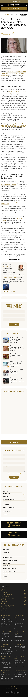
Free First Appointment (10, 560)
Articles (7, 14)
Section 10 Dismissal (9, 499)
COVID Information (8, 507)
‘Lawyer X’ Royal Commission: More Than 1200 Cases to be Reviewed (14, 23)
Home (2, 14)
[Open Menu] (2, 5)
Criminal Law (7, 491)
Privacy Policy (14, 686)
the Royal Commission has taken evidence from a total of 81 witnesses (13, 124)
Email (4, 291)
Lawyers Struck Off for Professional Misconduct (17, 371)
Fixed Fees (6, 552)
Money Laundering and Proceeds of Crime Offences (13, 510)
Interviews (6, 504)
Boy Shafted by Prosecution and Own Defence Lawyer (16, 355)
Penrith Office (20, 644)
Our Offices (6, 563)
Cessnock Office (21, 671)
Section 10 (6, 574)
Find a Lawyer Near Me (9, 568)
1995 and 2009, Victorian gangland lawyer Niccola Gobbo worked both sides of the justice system (13, 73)
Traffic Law (6, 493)
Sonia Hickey (8, 33)
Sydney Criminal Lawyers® (10, 277)
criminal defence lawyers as (8, 185)
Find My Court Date (9, 571)
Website (8, 291)
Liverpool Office (7, 631)
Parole (5, 514)
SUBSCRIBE (14, 325)
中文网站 (5, 576)
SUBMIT (14, 477)
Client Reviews (7, 557)
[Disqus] (14, 413)
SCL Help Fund (7, 502)
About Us (6, 549)
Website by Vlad (14, 694)
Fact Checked (6, 34)
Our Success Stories (9, 555)
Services (5, 496)
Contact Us (6, 566)
